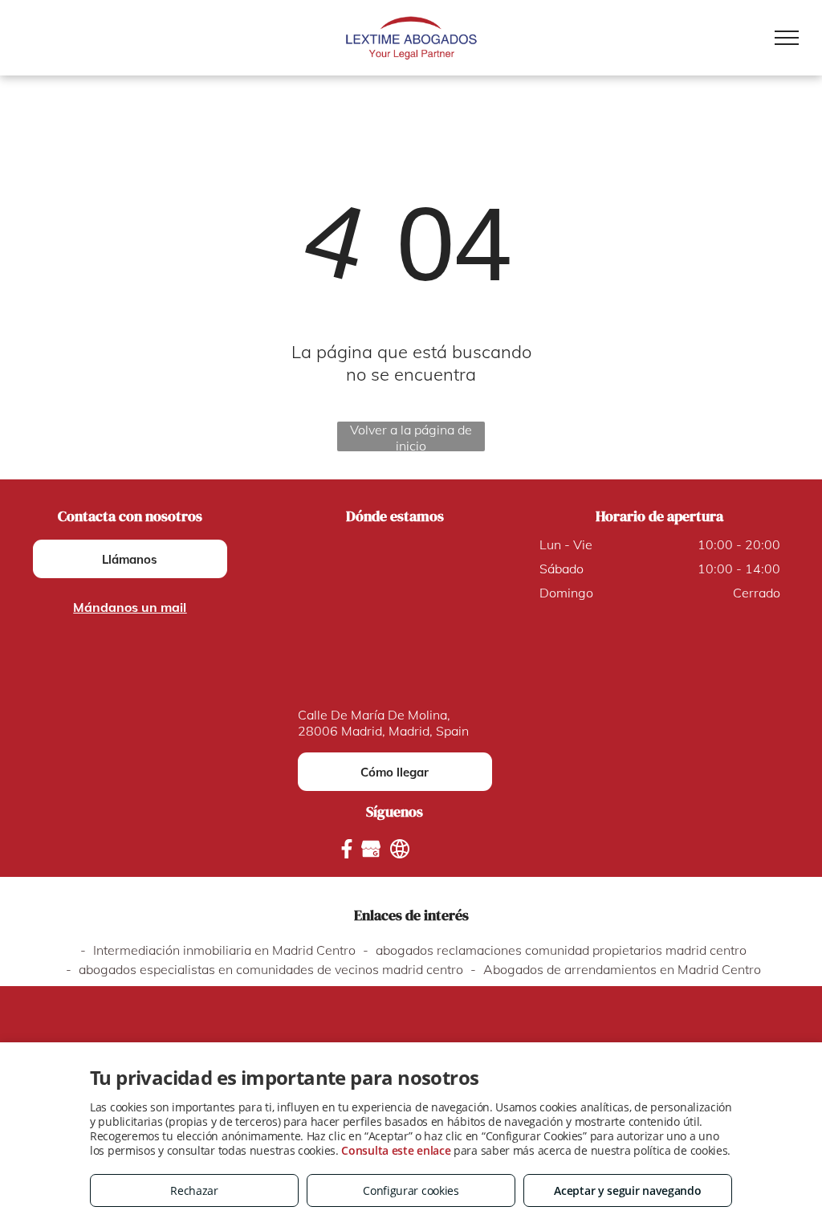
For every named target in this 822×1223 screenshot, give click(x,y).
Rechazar (194, 1190)
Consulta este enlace (395, 1150)
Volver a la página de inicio (411, 436)
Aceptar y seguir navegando (627, 1190)
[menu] (787, 38)
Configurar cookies (411, 1190)
